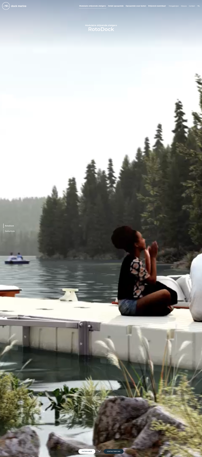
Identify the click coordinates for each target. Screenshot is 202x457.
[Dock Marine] (14, 6)
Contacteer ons (113, 451)
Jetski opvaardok (116, 6)
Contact (192, 6)
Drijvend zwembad (157, 6)
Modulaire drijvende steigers (92, 6)
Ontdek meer (87, 451)
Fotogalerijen (174, 6)
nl (198, 6)
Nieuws (184, 6)
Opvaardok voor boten (136, 6)
